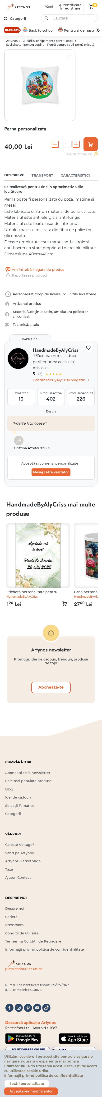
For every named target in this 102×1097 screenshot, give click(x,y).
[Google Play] (23, 1038)
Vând (49, 6)
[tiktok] (46, 1008)
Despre (51, 411)
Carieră (11, 917)
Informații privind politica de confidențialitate (44, 949)
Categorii (13, 814)
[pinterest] (28, 1008)
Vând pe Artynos (19, 853)
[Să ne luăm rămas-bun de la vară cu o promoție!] (12, 30)
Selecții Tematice (19, 806)
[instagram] (18, 1008)
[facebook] (9, 1008)
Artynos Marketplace (23, 861)
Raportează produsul (29, 275)
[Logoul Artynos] (17, 6)
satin (48, 312)
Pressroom (14, 925)
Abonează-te (51, 687)
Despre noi (14, 908)
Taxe (9, 869)
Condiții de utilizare (22, 933)
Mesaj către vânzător (51, 472)
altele (34, 325)
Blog (9, 789)
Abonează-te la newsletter (27, 773)
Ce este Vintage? (19, 845)
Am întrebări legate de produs (38, 270)
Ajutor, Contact (18, 877)
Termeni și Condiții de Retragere (33, 941)
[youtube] (37, 1008)
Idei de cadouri (18, 797)
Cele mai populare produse (28, 781)
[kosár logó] (91, 7)
